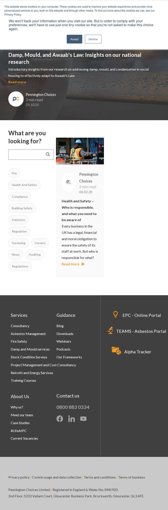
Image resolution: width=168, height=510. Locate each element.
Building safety (22, 208)
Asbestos (18, 220)
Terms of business (132, 477)
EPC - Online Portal (141, 315)
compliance (20, 196)
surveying (18, 243)
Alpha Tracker (137, 351)
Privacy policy (19, 477)
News (16, 254)
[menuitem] (20, 326)
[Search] (47, 154)
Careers (40, 243)
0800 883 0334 (72, 407)
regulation (19, 231)
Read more (17, 82)
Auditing (35, 254)
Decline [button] (93, 39)
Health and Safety (24, 185)
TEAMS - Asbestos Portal (141, 331)
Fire (14, 173)
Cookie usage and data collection (56, 477)
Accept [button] (74, 39)
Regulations (20, 266)
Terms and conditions (100, 477)
